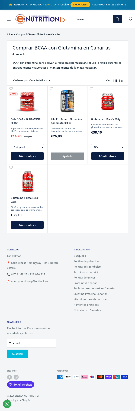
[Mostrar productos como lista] (121, 80)
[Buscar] (117, 19)
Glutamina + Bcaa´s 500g (105, 119)
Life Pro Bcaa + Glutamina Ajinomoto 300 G (66, 121)
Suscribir (17, 354)
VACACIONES (80, 4)
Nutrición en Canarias (87, 310)
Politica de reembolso (87, 266)
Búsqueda (80, 255)
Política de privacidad (87, 261)
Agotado (67, 156)
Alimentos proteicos (86, 304)
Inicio (10, 34)
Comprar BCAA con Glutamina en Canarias (38, 34)
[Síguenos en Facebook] (9, 377)
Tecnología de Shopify (18, 400)
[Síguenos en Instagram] (16, 377)
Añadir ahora (27, 156)
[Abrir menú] (9, 19)
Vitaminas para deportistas (91, 299)
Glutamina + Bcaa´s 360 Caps (24, 199)
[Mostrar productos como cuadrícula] (115, 80)
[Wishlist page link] (130, 19)
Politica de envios (84, 277)
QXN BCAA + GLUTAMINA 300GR (25, 121)
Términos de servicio (86, 272)
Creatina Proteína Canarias (90, 294)
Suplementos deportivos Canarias (95, 288)
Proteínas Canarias (85, 283)
